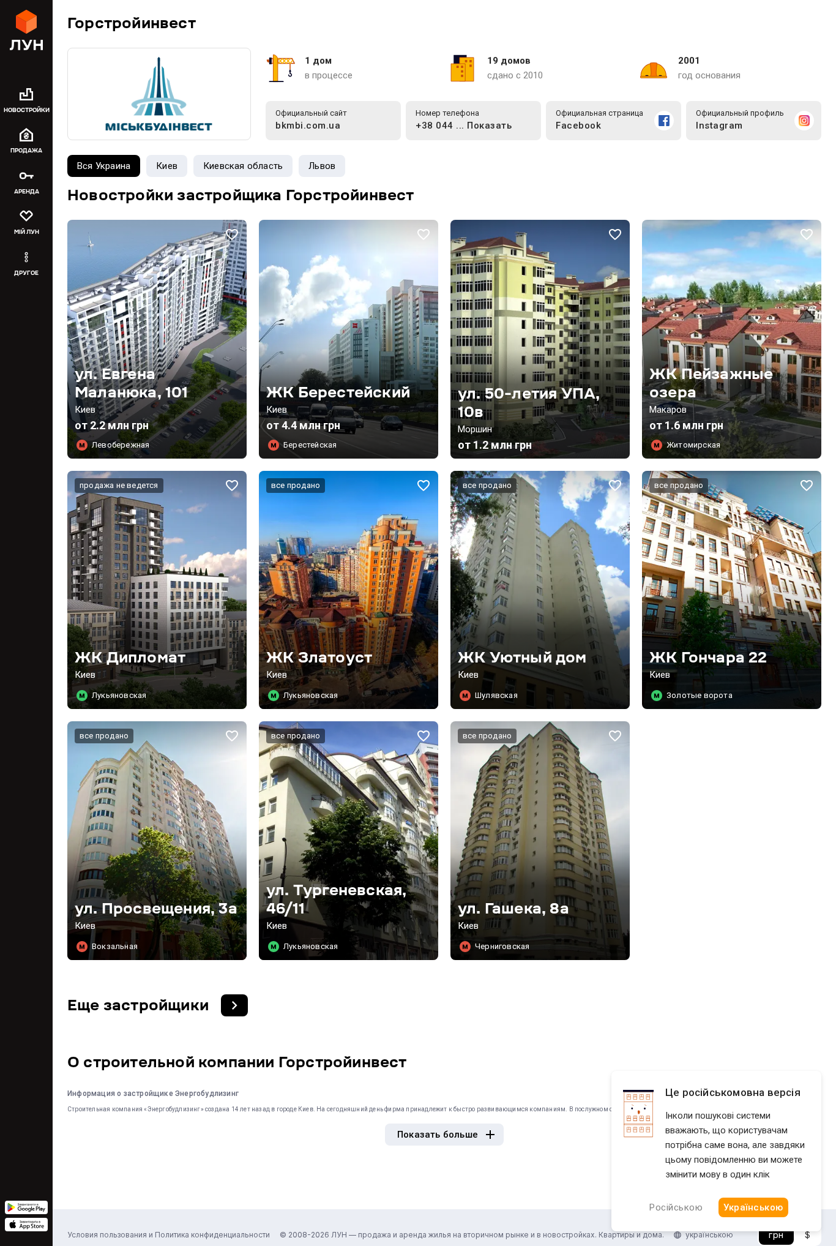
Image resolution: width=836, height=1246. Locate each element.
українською (709, 1234)
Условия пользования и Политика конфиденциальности (168, 1234)
